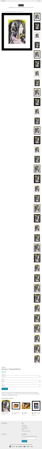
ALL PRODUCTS (25, 428)
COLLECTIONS (24, 426)
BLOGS (23, 429)
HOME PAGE (24, 425)
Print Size (3, 374)
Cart (39, 0)
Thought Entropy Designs (21, 444)
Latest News (4, 423)
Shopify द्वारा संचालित (29, 444)
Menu (4, 0)
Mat (2, 383)
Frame (3, 379)
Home (2, 11)
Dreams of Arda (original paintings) (10, 11)
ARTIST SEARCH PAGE (26, 431)
